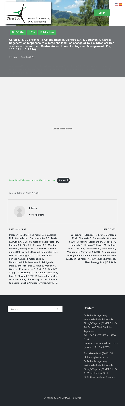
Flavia (33, 208)
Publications (47, 32)
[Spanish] (121, 4)
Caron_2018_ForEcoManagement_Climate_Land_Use (32, 180)
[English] (117, 4)
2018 (32, 32)
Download (63, 180)
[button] (102, 12)
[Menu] (115, 13)
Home (10, 66)
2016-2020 (18, 32)
